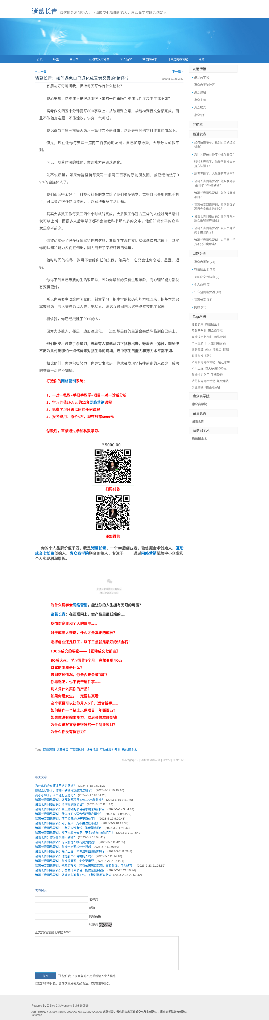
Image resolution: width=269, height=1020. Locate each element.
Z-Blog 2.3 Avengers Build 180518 (67, 1005)
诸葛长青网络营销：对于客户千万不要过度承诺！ (67, 823)
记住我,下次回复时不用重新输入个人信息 (89, 976)
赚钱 (208, 355)
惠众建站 (200, 92)
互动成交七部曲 (99, 59)
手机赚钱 (217, 374)
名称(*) (93, 899)
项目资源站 (212, 387)
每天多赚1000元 (216, 368)
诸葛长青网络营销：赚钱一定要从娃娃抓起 (63, 846)
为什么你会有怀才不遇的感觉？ (55, 785)
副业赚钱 (197, 355)
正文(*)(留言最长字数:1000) (53, 932)
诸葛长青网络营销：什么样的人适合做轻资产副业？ (69, 813)
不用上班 (197, 368)
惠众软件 (200, 115)
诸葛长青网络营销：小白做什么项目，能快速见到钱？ (70, 870)
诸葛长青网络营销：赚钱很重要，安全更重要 (64, 860)
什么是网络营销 (177, 59)
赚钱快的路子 (200, 374)
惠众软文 (200, 107)
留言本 (74, 59)
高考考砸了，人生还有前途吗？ (55, 795)
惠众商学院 (79, 553)
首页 (40, 59)
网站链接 (95, 916)
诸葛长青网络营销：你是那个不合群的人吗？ (64, 856)
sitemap (37, 1014)
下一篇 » (177, 71)
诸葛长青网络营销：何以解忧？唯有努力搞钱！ (66, 842)
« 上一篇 (40, 71)
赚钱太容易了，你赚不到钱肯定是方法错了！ (64, 790)
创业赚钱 (197, 387)
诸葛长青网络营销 (203, 381)
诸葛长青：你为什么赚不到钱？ (55, 837)
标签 (56, 59)
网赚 (201, 59)
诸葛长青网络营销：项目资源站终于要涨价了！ (66, 818)
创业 (208, 349)
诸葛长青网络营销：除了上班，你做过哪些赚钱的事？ (70, 851)
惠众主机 (200, 100)
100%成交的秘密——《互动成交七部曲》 (85, 651)
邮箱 (92, 907)
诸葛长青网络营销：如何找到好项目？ (60, 804)
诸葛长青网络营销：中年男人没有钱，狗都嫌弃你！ (69, 828)
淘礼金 (217, 349)
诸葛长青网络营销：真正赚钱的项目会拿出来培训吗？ (70, 809)
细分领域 (92, 749)
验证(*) (93, 924)
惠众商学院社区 (204, 84)
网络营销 (68, 381)
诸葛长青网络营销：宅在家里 (211, 362)
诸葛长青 (45, 11)
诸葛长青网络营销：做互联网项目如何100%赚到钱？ (69, 799)
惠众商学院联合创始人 (173, 1011)
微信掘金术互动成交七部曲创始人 (136, 1011)
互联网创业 (77, 749)
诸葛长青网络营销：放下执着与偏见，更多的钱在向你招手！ (75, 832)
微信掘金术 (149, 59)
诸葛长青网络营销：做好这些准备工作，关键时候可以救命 (73, 875)
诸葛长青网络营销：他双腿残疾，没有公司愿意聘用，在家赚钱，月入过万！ (85, 865)
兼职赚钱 (223, 381)
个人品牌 (126, 59)
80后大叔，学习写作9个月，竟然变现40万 (86, 660)
